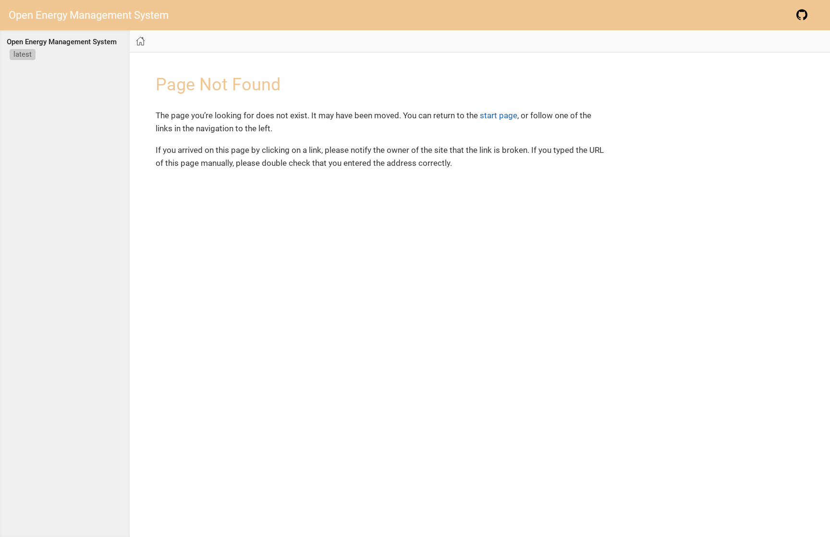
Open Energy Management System (89, 15)
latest (22, 54)
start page (498, 115)
